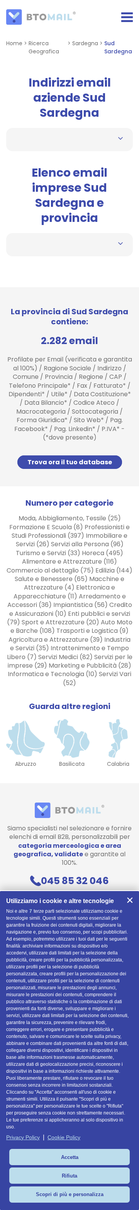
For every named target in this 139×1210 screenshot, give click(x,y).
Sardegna (85, 43)
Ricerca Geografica (44, 47)
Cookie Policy (63, 1137)
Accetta (69, 1157)
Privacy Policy (23, 1137)
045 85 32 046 (74, 881)
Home (14, 43)
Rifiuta (69, 1176)
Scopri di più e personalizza (69, 1194)
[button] (130, 900)
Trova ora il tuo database (69, 462)
